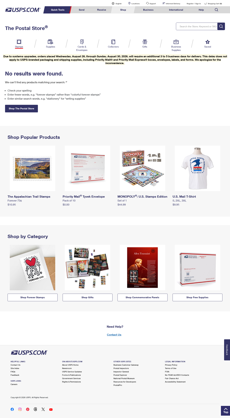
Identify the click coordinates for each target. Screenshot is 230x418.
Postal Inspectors (121, 368)
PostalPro (117, 385)
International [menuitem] (176, 9)
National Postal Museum (124, 378)
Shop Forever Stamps (32, 297)
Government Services (71, 378)
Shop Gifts (87, 297)
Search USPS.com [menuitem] (216, 9)
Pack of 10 (69, 200)
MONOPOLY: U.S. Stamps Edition (142, 196)
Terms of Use (170, 368)
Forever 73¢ (15, 200)
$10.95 (12, 204)
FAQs (13, 371)
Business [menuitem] (148, 9)
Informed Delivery (173, 4)
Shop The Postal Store (21, 108)
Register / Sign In (194, 4)
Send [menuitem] (82, 9)
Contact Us (114, 334)
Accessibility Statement (175, 382)
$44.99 (122, 204)
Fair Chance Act (172, 378)
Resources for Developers (124, 382)
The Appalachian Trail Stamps (29, 196)
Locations (136, 4)
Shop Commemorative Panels (142, 297)
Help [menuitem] (201, 9)
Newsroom (67, 368)
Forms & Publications (71, 375)
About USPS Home (70, 365)
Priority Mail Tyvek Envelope (84, 196)
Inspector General (121, 371)
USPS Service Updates (72, 371)
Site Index (15, 368)
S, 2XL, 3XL (179, 200)
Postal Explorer (120, 375)
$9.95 (176, 204)
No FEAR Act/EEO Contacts (177, 375)
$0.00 (66, 204)
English (115, 3)
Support (153, 4)
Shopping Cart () (215, 4)
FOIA (167, 371)
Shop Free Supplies (197, 297)
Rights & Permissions (71, 382)
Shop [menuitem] (123, 9)
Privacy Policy (171, 365)
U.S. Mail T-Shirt (184, 196)
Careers (14, 384)
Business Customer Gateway (126, 365)
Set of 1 (122, 200)
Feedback (15, 375)
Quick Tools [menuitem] (57, 9)
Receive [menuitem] (101, 9)
